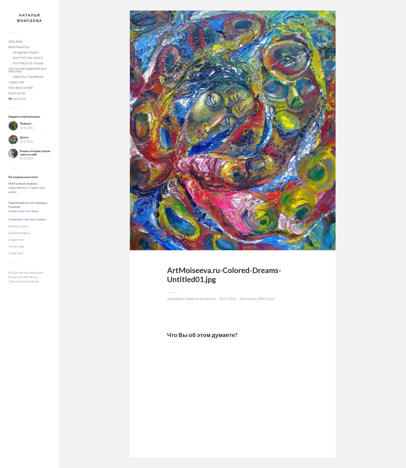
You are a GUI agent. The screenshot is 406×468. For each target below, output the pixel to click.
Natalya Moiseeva (17, 187)
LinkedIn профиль (19, 233)
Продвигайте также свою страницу (27, 219)
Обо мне (15, 41)
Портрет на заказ (28, 58)
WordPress (31, 277)
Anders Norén (30, 281)
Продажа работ (26, 52)
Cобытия (16, 82)
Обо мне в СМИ (20, 88)
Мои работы (18, 47)
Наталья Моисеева (29, 18)
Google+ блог (16, 239)
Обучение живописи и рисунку (27, 70)
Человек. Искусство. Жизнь (23, 211)
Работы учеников (28, 77)
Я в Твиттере (16, 246)
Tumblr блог (15, 253)
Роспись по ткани (28, 63)
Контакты (16, 93)
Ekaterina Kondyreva (200, 299)
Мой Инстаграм (18, 226)
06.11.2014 (227, 299)
